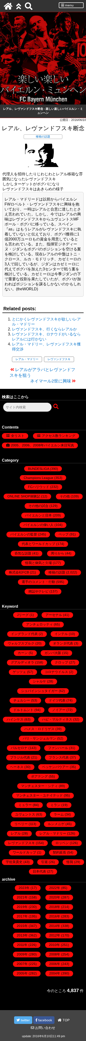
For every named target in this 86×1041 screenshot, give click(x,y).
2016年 (54, 916)
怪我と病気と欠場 (38, 563)
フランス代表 (59, 757)
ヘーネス (16, 767)
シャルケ (39, 681)
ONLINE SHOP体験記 (23, 496)
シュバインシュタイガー (39, 691)
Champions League (38, 478)
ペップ (64, 534)
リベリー (21, 824)
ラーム (59, 814)
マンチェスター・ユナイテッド (39, 795)
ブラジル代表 (20, 757)
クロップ (61, 662)
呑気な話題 (23, 553)
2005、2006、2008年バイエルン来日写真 (42, 445)
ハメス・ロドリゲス (39, 729)
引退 (44, 862)
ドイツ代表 (57, 700)
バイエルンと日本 (38, 515)
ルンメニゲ (56, 824)
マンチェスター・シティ (39, 786)
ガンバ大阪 (52, 653)
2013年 (22, 935)
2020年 (54, 897)
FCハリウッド (38, 487)
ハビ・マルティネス (57, 719)
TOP (66, 1020)
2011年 (22, 945)
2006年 (54, 964)
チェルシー (21, 700)
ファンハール (58, 748)
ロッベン (62, 843)
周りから (57, 553)
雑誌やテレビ (38, 591)
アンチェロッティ (39, 624)
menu (69, 5)
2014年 (54, 926)
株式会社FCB (19, 572)
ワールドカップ (24, 852)
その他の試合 (38, 506)
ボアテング (39, 776)
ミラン (55, 805)
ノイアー (58, 710)
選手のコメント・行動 (38, 582)
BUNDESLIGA (38, 469)
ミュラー (25, 805)
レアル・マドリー (27, 359)
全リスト (17, 436)
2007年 (22, 964)
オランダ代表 (63, 643)
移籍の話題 (43, 136)
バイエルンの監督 (23, 534)
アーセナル (53, 615)
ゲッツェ (19, 672)
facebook (44, 1020)
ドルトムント (23, 710)
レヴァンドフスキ (59, 359)
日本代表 (39, 871)
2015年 (22, 926)
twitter (25, 1020)
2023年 (24, 888)
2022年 (54, 888)
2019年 (22, 907)
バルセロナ (19, 748)
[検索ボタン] (56, 407)
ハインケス (15, 719)
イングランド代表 (24, 634)
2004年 (54, 973)
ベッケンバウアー (55, 767)
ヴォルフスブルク (21, 643)
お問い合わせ (44, 1028)
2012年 (54, 935)
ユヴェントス (25, 814)
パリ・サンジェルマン (39, 738)
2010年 (54, 945)
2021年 (22, 897)
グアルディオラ (22, 662)
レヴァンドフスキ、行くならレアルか (44, 329)
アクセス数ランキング (58, 436)
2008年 (54, 954)
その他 (65, 496)
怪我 (69, 862)
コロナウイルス (56, 672)
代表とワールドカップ (38, 544)
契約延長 (59, 852)
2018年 (54, 907)
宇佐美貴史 (14, 862)
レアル (16, 833)
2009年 (22, 954)
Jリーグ (23, 615)
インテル (61, 634)
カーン (23, 653)
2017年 (22, 916)
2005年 (22, 973)
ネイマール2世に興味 (50, 381)
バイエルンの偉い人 (38, 525)
